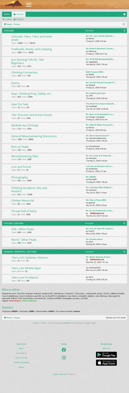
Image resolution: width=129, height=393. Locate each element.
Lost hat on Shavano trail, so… (99, 166)
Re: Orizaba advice (94, 239)
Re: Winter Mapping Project (98, 257)
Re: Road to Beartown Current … (100, 49)
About (21, 348)
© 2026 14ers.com (60, 374)
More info (106, 348)
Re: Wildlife (91, 177)
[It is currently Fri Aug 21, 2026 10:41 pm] (124, 24)
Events (15, 83)
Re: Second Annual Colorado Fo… (101, 83)
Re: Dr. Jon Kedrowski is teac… (100, 211)
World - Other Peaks (24, 240)
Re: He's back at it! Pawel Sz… (99, 156)
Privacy (21, 367)
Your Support (21, 353)
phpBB (66, 323)
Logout (8, 19)
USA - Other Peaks (22, 229)
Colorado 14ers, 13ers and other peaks (31, 38)
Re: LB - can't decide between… (100, 36)
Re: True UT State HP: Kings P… (100, 229)
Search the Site (21, 358)
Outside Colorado (13, 223)
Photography (19, 177)
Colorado (9, 30)
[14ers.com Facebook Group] (64, 350)
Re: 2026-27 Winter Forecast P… (100, 125)
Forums (20, 14)
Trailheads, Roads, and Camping (31, 49)
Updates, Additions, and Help (20, 251)
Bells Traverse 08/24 (94, 72)
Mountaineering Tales (24, 156)
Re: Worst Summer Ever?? (97, 136)
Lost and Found (21, 167)
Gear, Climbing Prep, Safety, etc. (31, 93)
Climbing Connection (24, 72)
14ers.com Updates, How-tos (29, 257)
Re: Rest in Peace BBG (96, 200)
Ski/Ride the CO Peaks (25, 125)
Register (20, 19)
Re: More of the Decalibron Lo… (100, 114)
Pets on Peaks (20, 147)
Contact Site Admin (21, 362)
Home (7, 14)
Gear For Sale (19, 104)
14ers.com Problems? (25, 277)
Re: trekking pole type (95, 93)
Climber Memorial (22, 200)
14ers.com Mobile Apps (26, 268)
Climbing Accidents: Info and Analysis (29, 189)
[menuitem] (124, 14)
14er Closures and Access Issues (31, 115)
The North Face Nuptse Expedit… (101, 104)
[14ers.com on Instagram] (64, 358)
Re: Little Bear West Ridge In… (99, 187)
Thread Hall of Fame (24, 211)
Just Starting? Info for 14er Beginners (27, 61)
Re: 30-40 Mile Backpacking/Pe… (100, 59)
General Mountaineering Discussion (34, 136)
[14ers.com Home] (12, 4)
